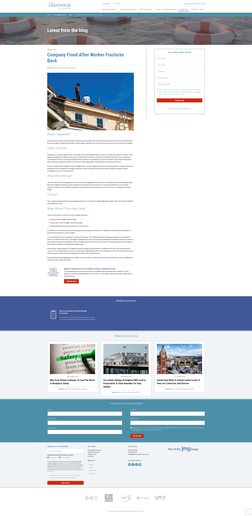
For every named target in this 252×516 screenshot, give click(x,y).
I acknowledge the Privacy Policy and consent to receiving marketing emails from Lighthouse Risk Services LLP (64, 477)
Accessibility (127, 511)
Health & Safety (53, 457)
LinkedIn (139, 464)
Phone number (52, 418)
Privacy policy (111, 511)
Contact (202, 9)
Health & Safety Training (145, 9)
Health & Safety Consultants (109, 9)
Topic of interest (52, 428)
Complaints (134, 511)
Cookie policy (119, 511)
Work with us (92, 473)
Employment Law (65, 457)
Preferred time (134, 418)
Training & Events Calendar (170, 9)
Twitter (129, 464)
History (91, 467)
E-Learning (158, 9)
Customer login (106, 3)
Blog (70, 15)
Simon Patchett (58, 68)
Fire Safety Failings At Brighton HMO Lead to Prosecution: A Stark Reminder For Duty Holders (124, 383)
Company (133, 409)
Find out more (71, 281)
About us (91, 464)
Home (49, 15)
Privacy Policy (137, 430)
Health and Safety (70, 68)
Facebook (133, 464)
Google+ (136, 464)
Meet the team (93, 470)
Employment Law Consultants (128, 9)
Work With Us (194, 9)
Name (50, 409)
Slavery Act (141, 511)
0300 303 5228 (199, 3)
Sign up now (66, 483)
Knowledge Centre (183, 9)
